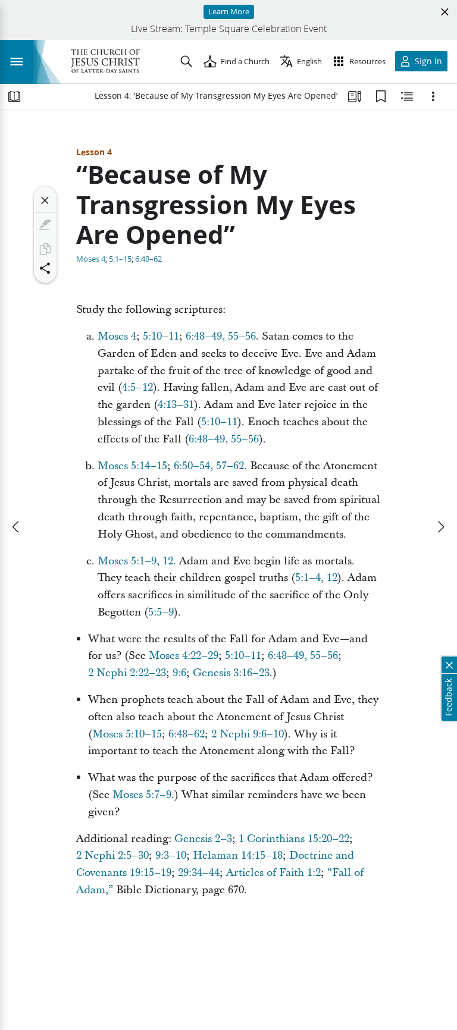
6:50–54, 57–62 (209, 466)
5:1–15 (120, 258)
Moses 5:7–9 (141, 794)
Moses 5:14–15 (132, 466)
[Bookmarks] (381, 96)
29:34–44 (199, 872)
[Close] (45, 200)
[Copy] (45, 249)
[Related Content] (407, 96)
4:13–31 (176, 404)
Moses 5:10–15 (127, 734)
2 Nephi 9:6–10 (247, 734)
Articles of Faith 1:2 (273, 872)
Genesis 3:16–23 (231, 672)
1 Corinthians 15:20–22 (294, 838)
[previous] (17, 527)
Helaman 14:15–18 (238, 855)
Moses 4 (90, 258)
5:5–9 (161, 612)
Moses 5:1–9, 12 (135, 561)
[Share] (45, 268)
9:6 (179, 672)
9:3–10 (170, 855)
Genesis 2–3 (203, 838)
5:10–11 (161, 336)
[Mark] (45, 224)
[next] (440, 527)
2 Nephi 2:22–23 (127, 672)
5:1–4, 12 (316, 577)
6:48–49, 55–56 (221, 336)
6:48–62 (148, 258)
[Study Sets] (355, 96)
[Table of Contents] (14, 96)
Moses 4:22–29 (183, 655)
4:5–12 (137, 387)
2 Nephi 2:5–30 (112, 855)
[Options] (433, 96)
